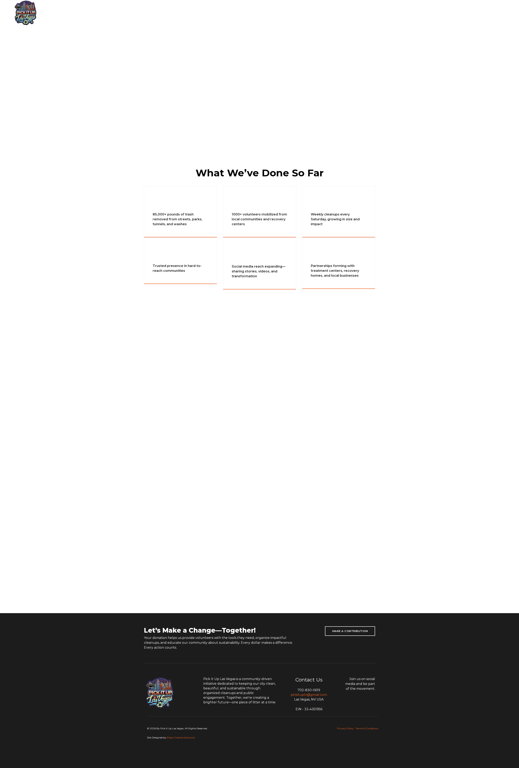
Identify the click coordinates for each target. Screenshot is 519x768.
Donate (301, 12)
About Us (181, 12)
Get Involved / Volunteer (267, 12)
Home (162, 12)
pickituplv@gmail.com (309, 695)
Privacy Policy (345, 728)
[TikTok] (491, 12)
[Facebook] (504, 12)
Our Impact (231, 12)
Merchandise (325, 12)
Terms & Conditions (367, 728)
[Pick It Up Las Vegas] (26, 12)
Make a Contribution (350, 631)
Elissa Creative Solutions (181, 737)
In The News (206, 12)
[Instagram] (498, 12)
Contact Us (352, 12)
